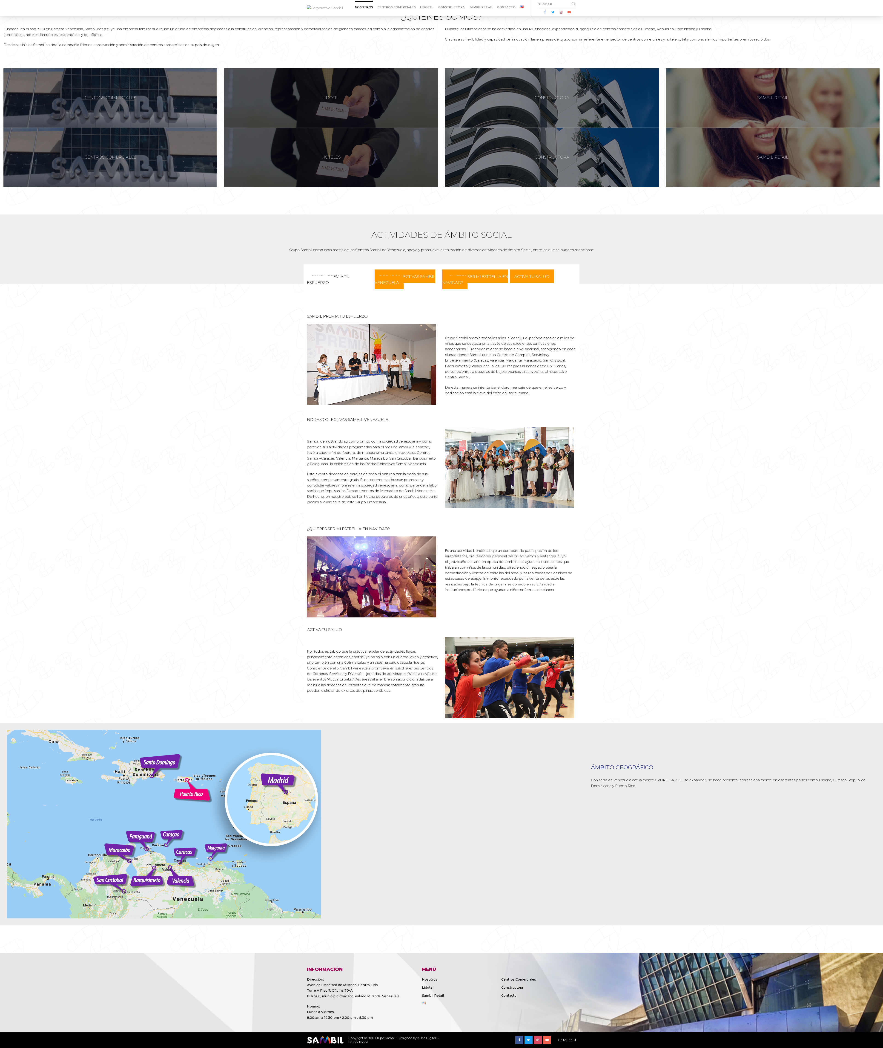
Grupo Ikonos (358, 1042)
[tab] (328, 279)
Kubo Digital (426, 1038)
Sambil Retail (481, 7)
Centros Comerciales (397, 7)
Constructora (451, 7)
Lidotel (427, 7)
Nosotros (364, 7)
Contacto (506, 7)
